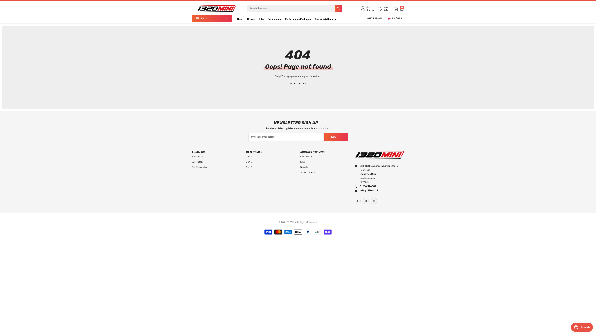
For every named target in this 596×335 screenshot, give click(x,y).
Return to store (298, 83)
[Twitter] (374, 201)
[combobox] (291, 8)
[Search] (294, 8)
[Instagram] (366, 201)
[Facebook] (358, 201)
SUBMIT (336, 136)
